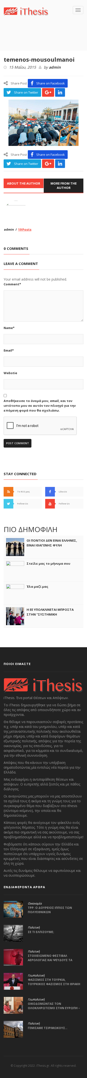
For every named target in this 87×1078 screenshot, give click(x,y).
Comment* (12, 284)
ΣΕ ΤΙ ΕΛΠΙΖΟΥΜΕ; (41, 932)
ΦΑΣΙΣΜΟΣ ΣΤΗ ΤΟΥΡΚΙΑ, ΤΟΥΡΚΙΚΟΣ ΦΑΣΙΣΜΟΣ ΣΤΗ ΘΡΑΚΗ (54, 982)
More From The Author (64, 185)
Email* (9, 350)
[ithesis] (26, 11)
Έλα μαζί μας (37, 586)
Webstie (10, 373)
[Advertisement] (45, 40)
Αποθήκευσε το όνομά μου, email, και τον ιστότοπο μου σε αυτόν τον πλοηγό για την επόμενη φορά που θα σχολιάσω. (40, 406)
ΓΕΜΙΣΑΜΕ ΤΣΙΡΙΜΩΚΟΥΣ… (47, 1028)
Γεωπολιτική (36, 975)
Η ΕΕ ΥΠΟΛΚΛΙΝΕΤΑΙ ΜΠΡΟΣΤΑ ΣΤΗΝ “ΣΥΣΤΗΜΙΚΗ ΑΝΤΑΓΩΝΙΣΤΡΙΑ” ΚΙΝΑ (50, 614)
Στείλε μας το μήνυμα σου (48, 563)
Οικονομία (35, 903)
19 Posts (24, 229)
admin (55, 67)
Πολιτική (34, 927)
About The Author (23, 183)
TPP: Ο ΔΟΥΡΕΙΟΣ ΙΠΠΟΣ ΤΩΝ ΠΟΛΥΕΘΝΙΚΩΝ (50, 910)
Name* (9, 328)
